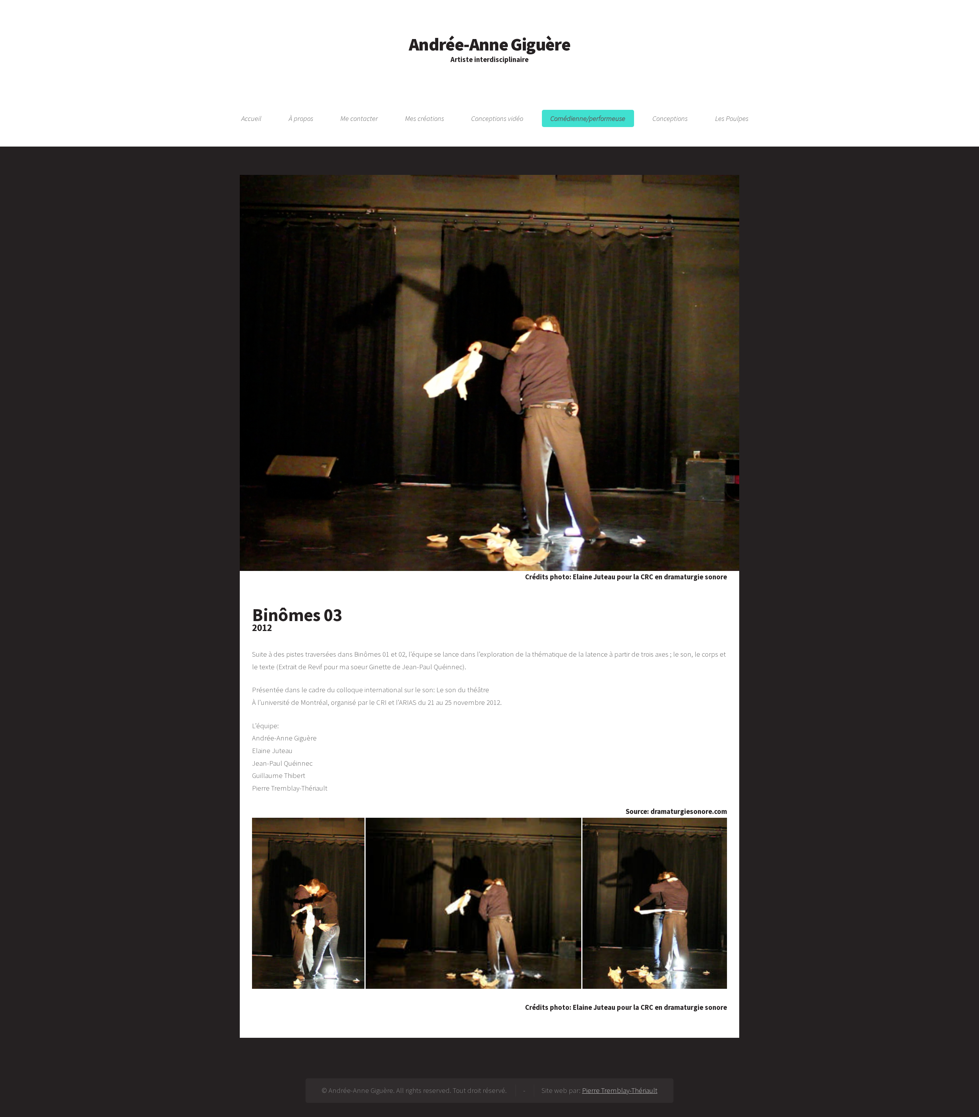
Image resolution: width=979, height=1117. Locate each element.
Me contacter (359, 118)
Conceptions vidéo (497, 118)
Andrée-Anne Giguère (489, 44)
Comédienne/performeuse (587, 118)
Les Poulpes (731, 118)
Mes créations (424, 118)
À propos (301, 118)
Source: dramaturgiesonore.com (676, 811)
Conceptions (670, 118)
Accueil (251, 118)
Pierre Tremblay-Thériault (619, 1090)
